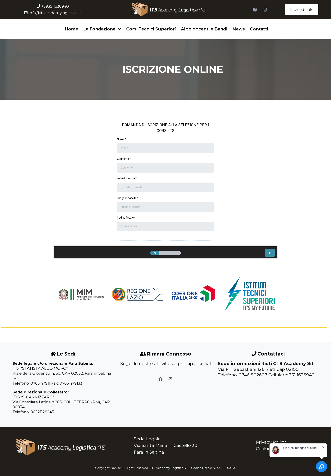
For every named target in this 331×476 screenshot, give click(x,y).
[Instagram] (265, 10)
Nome (121, 139)
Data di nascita (127, 178)
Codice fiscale (126, 217)
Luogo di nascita (127, 198)
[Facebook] (255, 10)
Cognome (124, 158)
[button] (119, 29)
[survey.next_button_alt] (270, 253)
